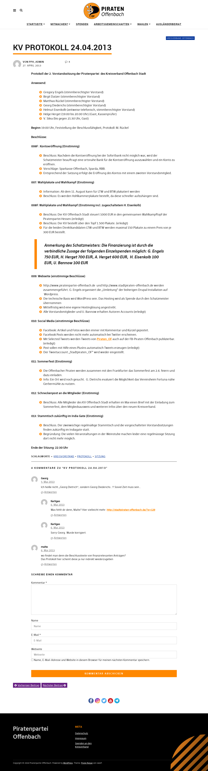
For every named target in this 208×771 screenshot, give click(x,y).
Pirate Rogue (87, 763)
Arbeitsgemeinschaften (111, 24)
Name (34, 620)
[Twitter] (104, 700)
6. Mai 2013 (58, 504)
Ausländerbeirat (168, 24)
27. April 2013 (32, 65)
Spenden (82, 24)
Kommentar (39, 582)
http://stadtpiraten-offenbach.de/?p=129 (131, 509)
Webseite (36, 649)
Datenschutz (81, 733)
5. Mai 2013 (48, 481)
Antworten (50, 492)
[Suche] (21, 10)
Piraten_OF (104, 339)
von (33, 61)
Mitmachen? (59, 24)
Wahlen (142, 24)
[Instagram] (97, 700)
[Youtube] (110, 700)
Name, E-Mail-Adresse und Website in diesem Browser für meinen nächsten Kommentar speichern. (92, 660)
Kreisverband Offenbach (180, 38)
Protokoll (84, 456)
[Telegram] (117, 700)
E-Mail (35, 634)
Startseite (35, 24)
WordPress (68, 763)
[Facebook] (91, 700)
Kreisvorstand (64, 456)
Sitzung (100, 456)
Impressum (80, 738)
